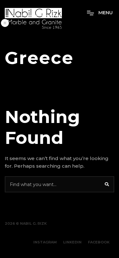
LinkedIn (72, 242)
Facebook (98, 242)
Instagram (45, 242)
